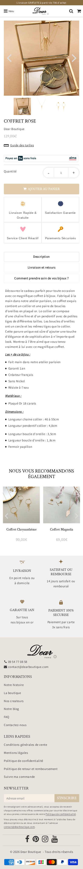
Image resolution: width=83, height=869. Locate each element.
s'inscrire (67, 798)
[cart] (79, 11)
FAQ (6, 717)
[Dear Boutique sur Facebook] (27, 840)
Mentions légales (16, 753)
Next (74, 57)
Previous (9, 57)
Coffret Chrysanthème (21, 529)
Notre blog (11, 709)
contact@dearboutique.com (28, 667)
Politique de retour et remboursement (31, 769)
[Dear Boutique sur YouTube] (54, 840)
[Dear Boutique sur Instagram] (45, 840)
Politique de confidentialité (23, 761)
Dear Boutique (30, 852)
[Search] (71, 11)
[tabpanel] (22, 106)
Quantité (10, 171)
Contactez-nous (15, 725)
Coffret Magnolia (61, 529)
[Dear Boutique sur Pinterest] (36, 840)
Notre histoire (14, 685)
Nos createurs (14, 701)
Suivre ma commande (19, 777)
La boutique (12, 693)
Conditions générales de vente (25, 745)
